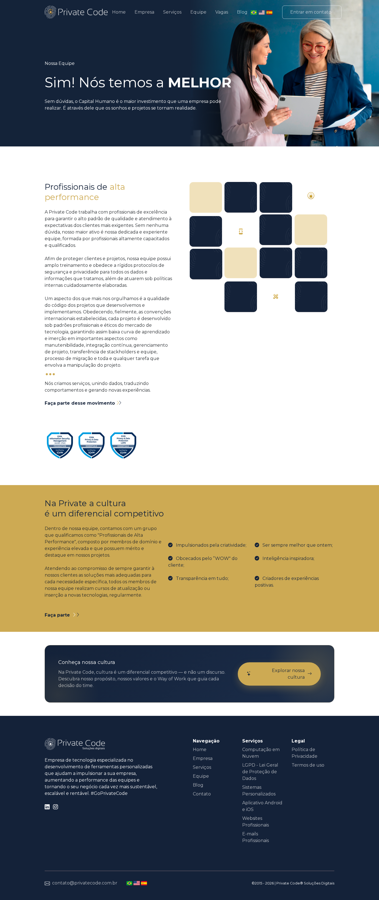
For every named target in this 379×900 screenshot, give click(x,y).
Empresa (144, 12)
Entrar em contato (310, 12)
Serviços (172, 12)
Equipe (198, 12)
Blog (242, 12)
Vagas (221, 12)
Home (119, 12)
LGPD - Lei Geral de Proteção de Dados (260, 771)
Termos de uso (308, 765)
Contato (202, 794)
